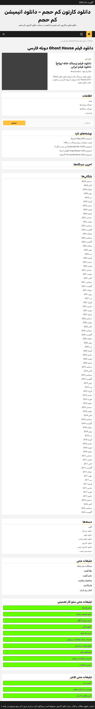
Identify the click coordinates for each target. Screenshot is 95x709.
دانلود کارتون (87, 543)
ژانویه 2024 (87, 214)
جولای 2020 (87, 339)
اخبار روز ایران (86, 590)
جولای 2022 (87, 246)
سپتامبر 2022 (86, 238)
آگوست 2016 (87, 512)
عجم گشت (87, 575)
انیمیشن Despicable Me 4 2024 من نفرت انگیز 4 (73, 146)
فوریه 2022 (87, 266)
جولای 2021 (87, 290)
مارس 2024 (87, 205)
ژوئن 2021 (88, 294)
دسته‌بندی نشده (86, 551)
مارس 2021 (87, 306)
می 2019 (88, 387)
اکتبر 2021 (88, 278)
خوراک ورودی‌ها (86, 105)
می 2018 (88, 435)
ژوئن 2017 (88, 476)
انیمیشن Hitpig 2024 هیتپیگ (81, 138)
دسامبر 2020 (87, 318)
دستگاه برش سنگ (84, 566)
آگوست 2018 (87, 423)
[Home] (89, 34)
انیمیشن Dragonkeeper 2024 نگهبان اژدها (76, 151)
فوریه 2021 (87, 310)
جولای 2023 (87, 234)
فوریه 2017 (87, 492)
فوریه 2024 (87, 209)
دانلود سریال (87, 531)
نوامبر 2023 (87, 222)
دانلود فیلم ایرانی (85, 539)
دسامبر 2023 (87, 218)
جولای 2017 (87, 472)
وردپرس (89, 113)
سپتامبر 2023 (86, 226)
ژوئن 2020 (88, 343)
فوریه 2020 (87, 359)
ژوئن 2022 (88, 250)
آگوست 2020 (87, 335)
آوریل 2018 (87, 439)
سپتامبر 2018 (86, 419)
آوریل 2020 (87, 351)
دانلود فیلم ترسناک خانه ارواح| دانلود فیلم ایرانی (73, 65)
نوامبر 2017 (87, 460)
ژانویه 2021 (87, 314)
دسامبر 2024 (87, 181)
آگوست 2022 (87, 242)
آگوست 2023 (87, 230)
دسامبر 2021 (87, 270)
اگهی (90, 527)
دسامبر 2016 (87, 500)
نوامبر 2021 (87, 274)
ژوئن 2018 (88, 431)
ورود (90, 101)
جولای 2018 (87, 427)
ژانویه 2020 (87, 363)
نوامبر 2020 (87, 322)
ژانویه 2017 (87, 496)
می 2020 (88, 347)
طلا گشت (88, 571)
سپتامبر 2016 (86, 508)
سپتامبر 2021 (86, 282)
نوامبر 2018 (87, 411)
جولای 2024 (87, 189)
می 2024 (88, 197)
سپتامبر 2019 (86, 375)
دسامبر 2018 (87, 407)
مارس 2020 (87, 355)
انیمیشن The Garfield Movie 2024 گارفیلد (76, 155)
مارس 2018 (87, 443)
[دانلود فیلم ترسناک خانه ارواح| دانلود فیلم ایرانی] (25, 71)
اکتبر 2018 (88, 415)
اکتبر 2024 (88, 185)
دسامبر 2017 (87, 456)
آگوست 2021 (87, 286)
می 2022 (88, 254)
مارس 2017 (87, 488)
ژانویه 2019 (87, 403)
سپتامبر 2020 (86, 330)
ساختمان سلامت (85, 580)
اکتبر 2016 (88, 504)
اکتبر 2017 (88, 464)
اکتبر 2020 (88, 327)
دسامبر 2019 (87, 367)
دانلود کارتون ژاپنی (84, 547)
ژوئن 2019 (88, 383)
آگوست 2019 (87, 379)
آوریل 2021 (87, 302)
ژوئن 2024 (88, 193)
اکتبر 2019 (88, 371)
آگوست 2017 (87, 468)
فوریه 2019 (87, 399)
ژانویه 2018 (87, 452)
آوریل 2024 (87, 201)
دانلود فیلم (88, 59)
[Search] (3, 34)
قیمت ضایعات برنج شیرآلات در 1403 (78, 143)
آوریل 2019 (87, 391)
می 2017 (88, 480)
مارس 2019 (87, 395)
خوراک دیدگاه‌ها (86, 109)
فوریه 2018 (87, 448)
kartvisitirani (77, 72)
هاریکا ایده (88, 585)
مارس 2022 (87, 262)
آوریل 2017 (87, 484)
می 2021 (88, 298)
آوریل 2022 (87, 258)
